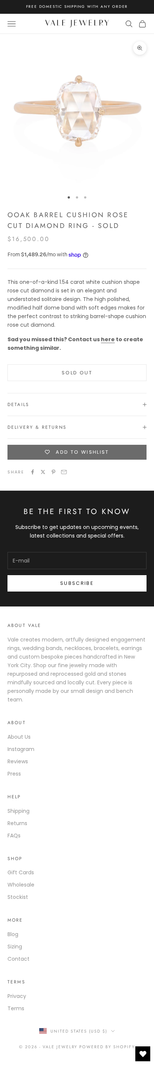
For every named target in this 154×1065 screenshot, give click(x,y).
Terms (15, 1008)
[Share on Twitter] (43, 472)
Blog (12, 934)
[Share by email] (64, 472)
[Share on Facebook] (33, 472)
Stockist (17, 897)
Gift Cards (20, 872)
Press (14, 773)
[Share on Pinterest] (53, 472)
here (108, 339)
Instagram (20, 749)
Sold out (77, 372)
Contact (18, 959)
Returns (17, 823)
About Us (19, 737)
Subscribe (77, 583)
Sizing (14, 946)
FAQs (14, 835)
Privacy (16, 996)
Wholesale (20, 884)
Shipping (18, 811)
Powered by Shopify (107, 1047)
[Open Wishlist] (142, 1053)
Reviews (17, 761)
